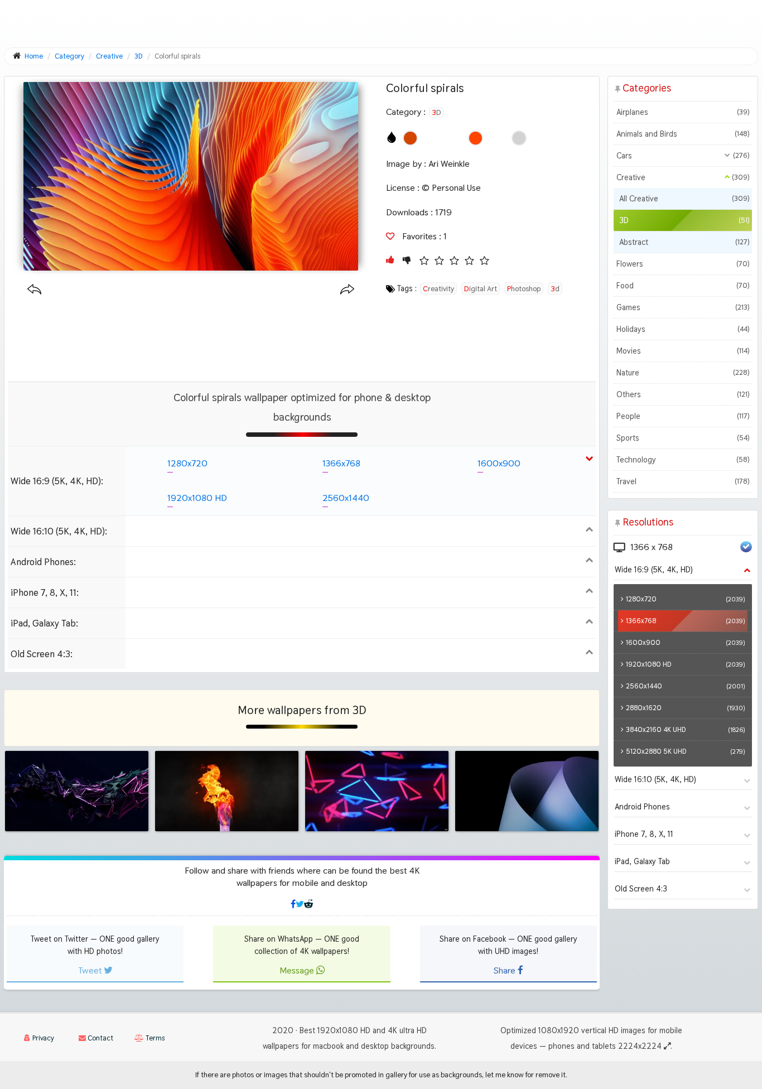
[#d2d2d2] (519, 138)
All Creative (684, 199)
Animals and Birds (682, 134)
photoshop (524, 288)
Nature (682, 373)
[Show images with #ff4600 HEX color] (475, 138)
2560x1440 (345, 498)
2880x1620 (685, 707)
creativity (438, 288)
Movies (682, 351)
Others (682, 394)
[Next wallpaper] (347, 289)
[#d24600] (410, 138)
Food (682, 286)
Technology (682, 460)
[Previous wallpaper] (34, 289)
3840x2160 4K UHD (685, 729)
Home (34, 56)
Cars (682, 156)
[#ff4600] (475, 138)
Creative (682, 177)
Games (682, 307)
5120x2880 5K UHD (685, 751)
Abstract (684, 242)
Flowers (682, 264)
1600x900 (499, 463)
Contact (99, 1038)
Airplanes (682, 112)
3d (555, 288)
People (682, 416)
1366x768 (341, 463)
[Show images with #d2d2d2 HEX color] (519, 138)
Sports (682, 438)
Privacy (42, 1038)
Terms (154, 1038)
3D (436, 112)
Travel (682, 481)
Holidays (682, 329)
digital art (480, 288)
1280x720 (187, 463)
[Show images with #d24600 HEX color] (410, 138)
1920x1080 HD (197, 498)
